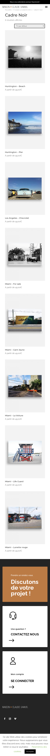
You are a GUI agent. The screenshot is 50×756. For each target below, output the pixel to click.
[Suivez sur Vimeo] (15, 719)
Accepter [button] (30, 751)
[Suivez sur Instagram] (10, 719)
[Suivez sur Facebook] (4, 719)
